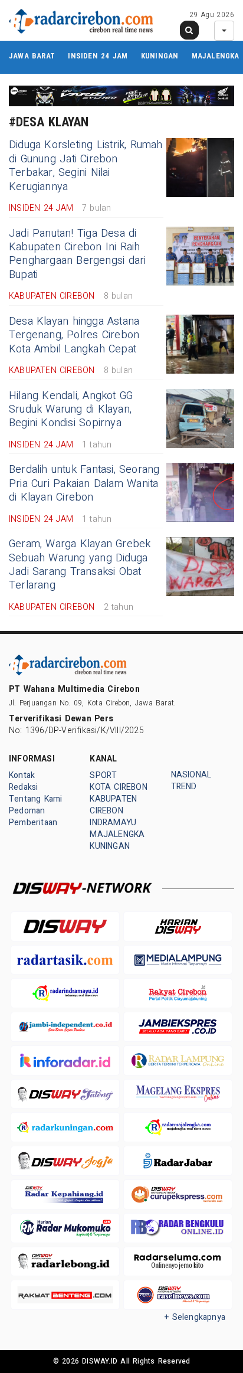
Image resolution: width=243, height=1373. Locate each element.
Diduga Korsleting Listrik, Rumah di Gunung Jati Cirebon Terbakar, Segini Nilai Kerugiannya (86, 165)
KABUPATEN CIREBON (113, 805)
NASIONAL (191, 775)
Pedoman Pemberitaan (33, 817)
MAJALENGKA (215, 55)
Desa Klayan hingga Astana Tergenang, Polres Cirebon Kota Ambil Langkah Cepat (74, 335)
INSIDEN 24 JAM (97, 55)
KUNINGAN (160, 55)
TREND (184, 786)
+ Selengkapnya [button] (195, 1317)
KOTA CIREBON (118, 787)
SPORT (103, 775)
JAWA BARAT (32, 55)
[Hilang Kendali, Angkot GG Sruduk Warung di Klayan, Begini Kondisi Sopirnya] (200, 418)
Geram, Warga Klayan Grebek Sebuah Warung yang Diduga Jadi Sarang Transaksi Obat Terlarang (80, 564)
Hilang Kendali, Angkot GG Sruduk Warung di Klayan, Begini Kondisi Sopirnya (71, 409)
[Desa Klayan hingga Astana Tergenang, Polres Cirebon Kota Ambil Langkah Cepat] (200, 344)
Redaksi (23, 787)
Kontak (22, 775)
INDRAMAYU (113, 822)
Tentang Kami (36, 799)
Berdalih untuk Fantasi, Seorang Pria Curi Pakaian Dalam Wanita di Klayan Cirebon (84, 483)
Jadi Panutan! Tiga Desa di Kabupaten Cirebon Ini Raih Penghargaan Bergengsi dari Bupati (77, 254)
